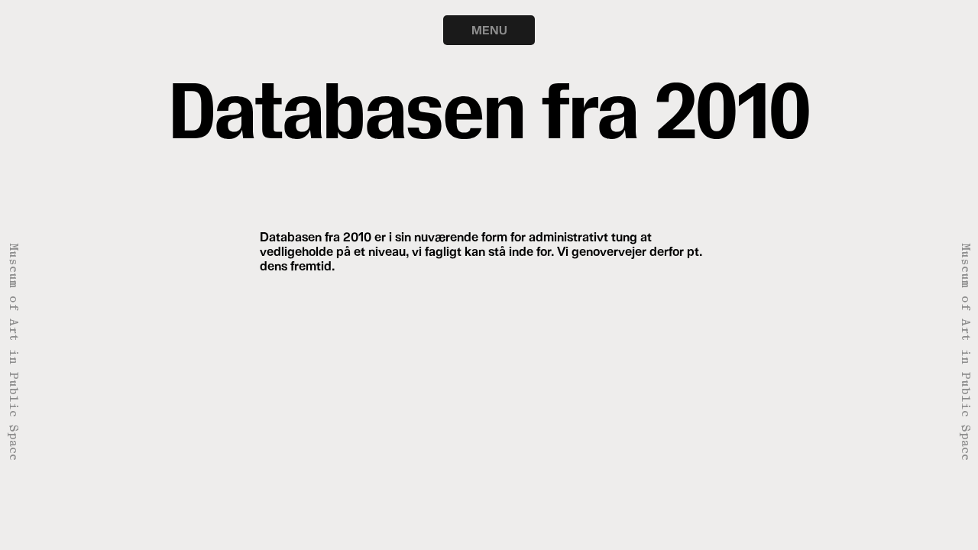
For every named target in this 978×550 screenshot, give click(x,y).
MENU (489, 30)
